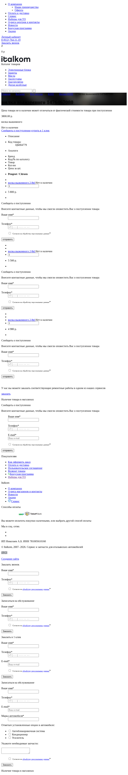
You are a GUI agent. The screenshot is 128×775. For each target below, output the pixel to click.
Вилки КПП (66, 94)
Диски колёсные (17, 84)
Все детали (36, 94)
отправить (8, 239)
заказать (5, 393)
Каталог (20, 94)
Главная (5, 94)
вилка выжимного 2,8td (22, 182)
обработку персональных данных (35, 589)
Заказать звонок (10, 42)
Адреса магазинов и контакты (25, 491)
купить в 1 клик (40, 130)
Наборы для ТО (17, 19)
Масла (11, 75)
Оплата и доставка (18, 13)
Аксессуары (15, 78)
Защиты (12, 72)
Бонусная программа (20, 28)
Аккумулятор (15, 81)
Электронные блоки (19, 69)
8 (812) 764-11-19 (10, 39)
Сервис (12, 16)
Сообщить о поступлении (16, 130)
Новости (13, 25)
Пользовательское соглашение (25, 468)
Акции (12, 31)
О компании (15, 4)
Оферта (19, 10)
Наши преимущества (26, 7)
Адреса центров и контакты (24, 22)
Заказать (7, 595)
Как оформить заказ (19, 462)
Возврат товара (16, 471)
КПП (51, 94)
